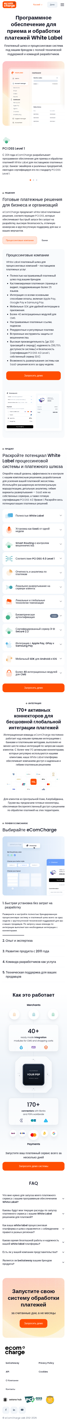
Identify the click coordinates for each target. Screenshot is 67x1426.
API (7, 1371)
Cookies (43, 1371)
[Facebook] (5, 1410)
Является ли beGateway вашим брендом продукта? (27, 1262)
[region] (33, 240)
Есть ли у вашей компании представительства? (29, 1252)
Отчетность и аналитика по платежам (31, 573)
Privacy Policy (46, 1363)
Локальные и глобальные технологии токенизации (30, 601)
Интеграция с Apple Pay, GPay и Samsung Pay (35, 644)
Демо (52, 4)
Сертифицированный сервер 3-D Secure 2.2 (35, 630)
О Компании (12, 1380)
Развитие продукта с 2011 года (25, 951)
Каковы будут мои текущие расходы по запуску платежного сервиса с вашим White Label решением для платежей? (29, 1214)
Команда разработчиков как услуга (29, 962)
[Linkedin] (14, 1410)
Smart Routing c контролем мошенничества (32, 544)
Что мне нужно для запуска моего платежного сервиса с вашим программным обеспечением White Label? (29, 1198)
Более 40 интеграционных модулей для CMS (36, 673)
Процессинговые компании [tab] (20, 240)
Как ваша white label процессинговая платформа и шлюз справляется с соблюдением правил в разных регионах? (30, 1229)
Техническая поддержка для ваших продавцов (29, 974)
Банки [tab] (45, 240)
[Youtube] (22, 1410)
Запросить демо (33, 375)
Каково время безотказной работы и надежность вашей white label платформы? (30, 1242)
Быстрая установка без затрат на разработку (27, 905)
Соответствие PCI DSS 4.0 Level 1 (35, 558)
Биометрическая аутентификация (36, 615)
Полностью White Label (30, 515)
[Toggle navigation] (62, 4)
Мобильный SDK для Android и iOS (36, 658)
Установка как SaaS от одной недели (33, 530)
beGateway (12, 1363)
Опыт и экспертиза (17, 940)
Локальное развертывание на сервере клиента (33, 587)
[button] (30, 180)
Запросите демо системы (33, 1166)
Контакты (10, 1389)
